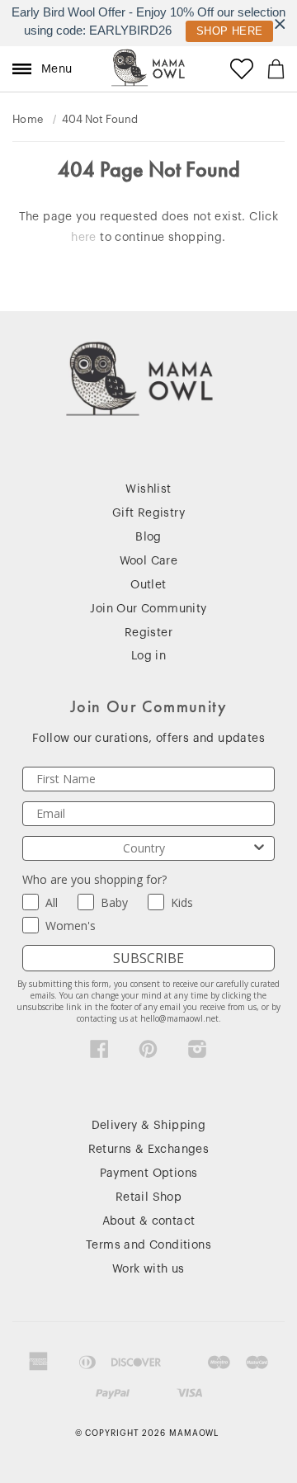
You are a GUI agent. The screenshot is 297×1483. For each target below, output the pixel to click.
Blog (148, 537)
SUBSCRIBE (148, 958)
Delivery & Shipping (149, 1125)
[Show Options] (259, 848)
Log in (148, 656)
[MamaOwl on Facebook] (99, 1053)
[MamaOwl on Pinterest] (148, 1053)
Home (28, 119)
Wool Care (149, 561)
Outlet (148, 585)
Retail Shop (149, 1197)
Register (148, 633)
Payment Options (149, 1173)
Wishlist (148, 489)
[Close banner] (280, 23)
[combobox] (143, 848)
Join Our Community (148, 609)
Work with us (148, 1269)
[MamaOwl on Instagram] (197, 1053)
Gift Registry (148, 513)
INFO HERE (221, 31)
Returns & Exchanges (149, 1149)
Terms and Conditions (148, 1245)
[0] (276, 69)
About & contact (149, 1221)
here (84, 237)
